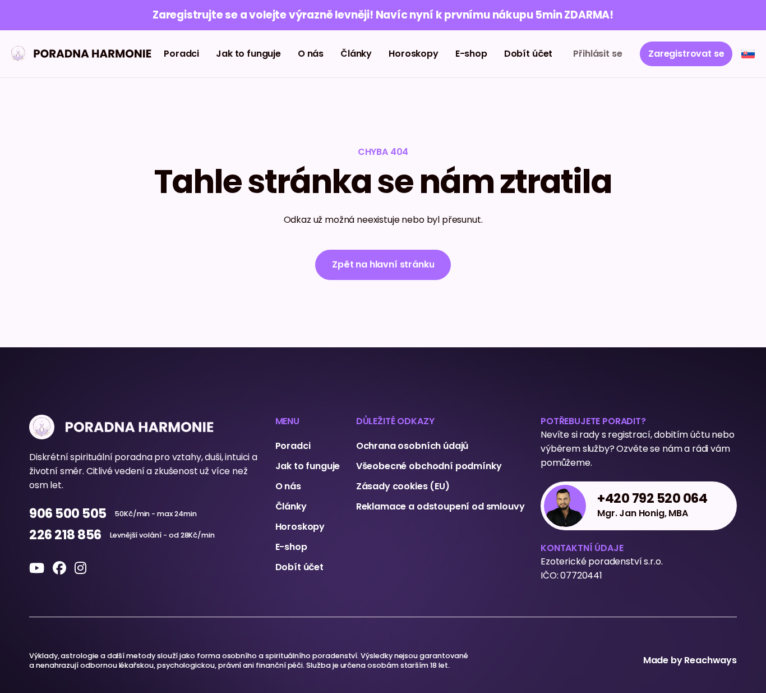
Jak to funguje (248, 53)
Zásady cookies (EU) (403, 486)
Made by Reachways (690, 660)
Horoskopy (414, 53)
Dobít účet (528, 53)
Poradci (181, 53)
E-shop (471, 53)
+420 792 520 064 (652, 499)
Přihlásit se (597, 53)
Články (356, 53)
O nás (311, 53)
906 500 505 (68, 514)
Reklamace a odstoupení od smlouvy (440, 506)
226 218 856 (65, 535)
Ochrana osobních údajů (412, 445)
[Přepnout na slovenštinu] (748, 53)
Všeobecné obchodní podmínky (429, 466)
